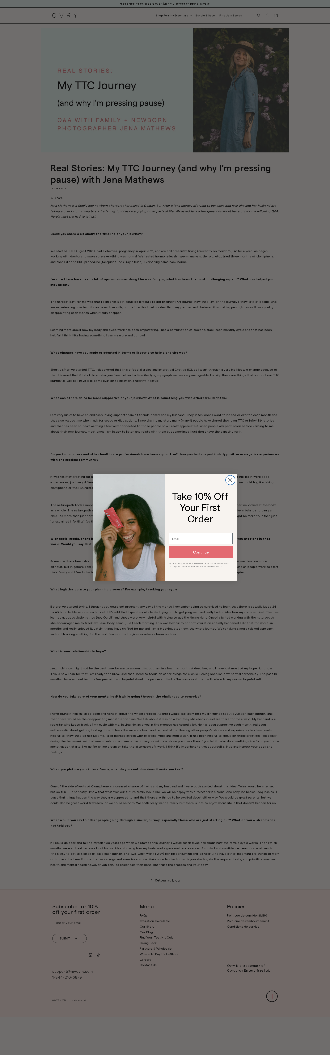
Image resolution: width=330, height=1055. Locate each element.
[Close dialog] (230, 480)
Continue (201, 552)
